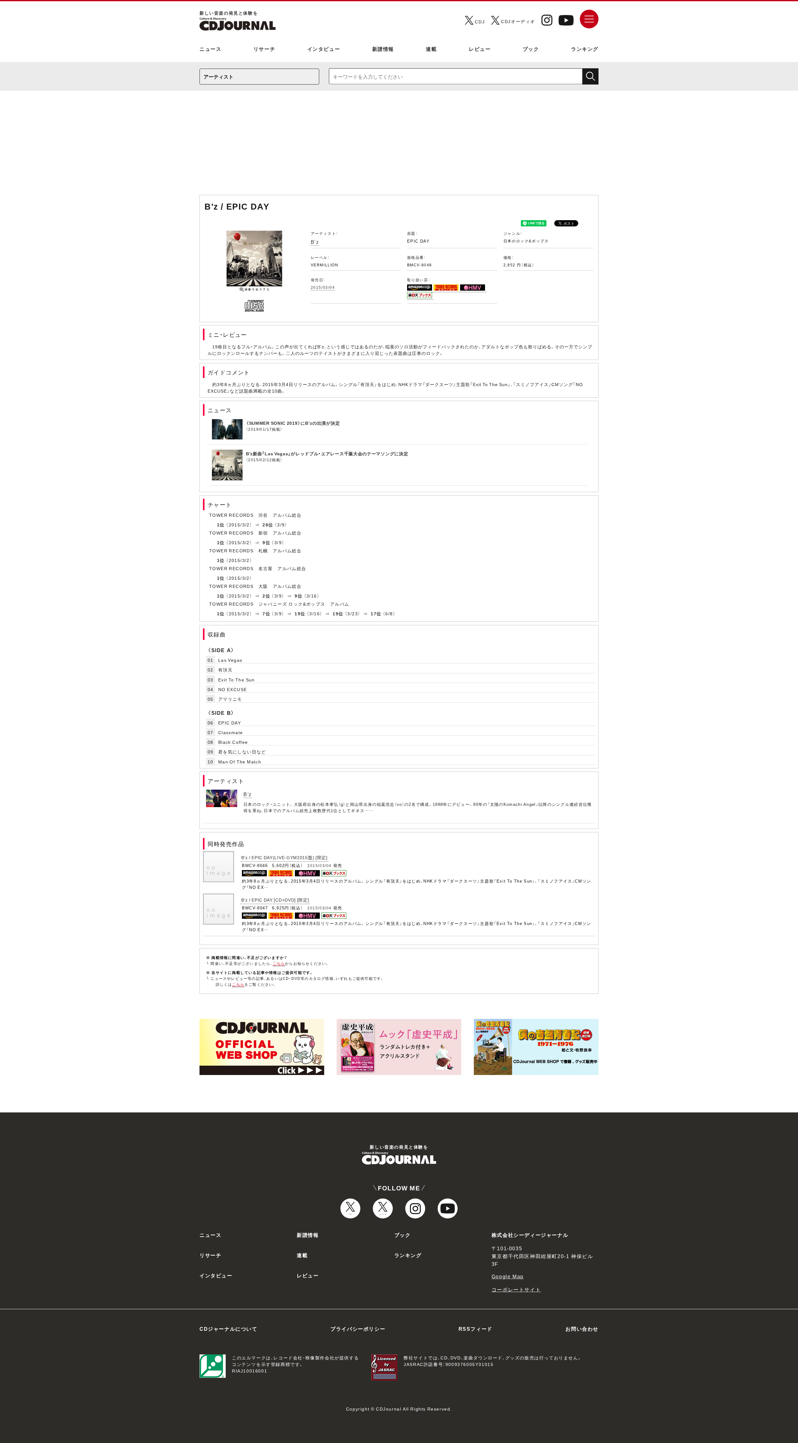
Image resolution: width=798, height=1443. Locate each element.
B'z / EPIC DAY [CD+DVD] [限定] (275, 900)
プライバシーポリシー (357, 1328)
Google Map (508, 1276)
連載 (431, 48)
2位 (266, 596)
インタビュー (323, 48)
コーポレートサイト (516, 1289)
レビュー (480, 48)
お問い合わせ (581, 1328)
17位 (376, 613)
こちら (279, 963)
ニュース (210, 48)
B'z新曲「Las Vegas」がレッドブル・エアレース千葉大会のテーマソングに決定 (327, 453)
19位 (300, 613)
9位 (266, 542)
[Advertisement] (399, 146)
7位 (266, 613)
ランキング (584, 48)
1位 (221, 524)
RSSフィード (476, 1328)
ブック (531, 48)
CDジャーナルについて (228, 1328)
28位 (267, 524)
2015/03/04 (323, 287)
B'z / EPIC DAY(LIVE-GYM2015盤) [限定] (284, 857)
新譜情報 (383, 48)
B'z (315, 241)
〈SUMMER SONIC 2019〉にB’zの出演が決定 (293, 423)
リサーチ (264, 48)
